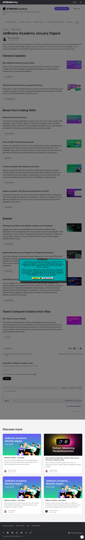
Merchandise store (76, 533)
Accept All (36, 278)
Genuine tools (36, 525)
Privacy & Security (8, 525)
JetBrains (17, 536)
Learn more (46, 267)
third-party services (30, 273)
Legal (28, 525)
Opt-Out (54, 275)
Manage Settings (47, 278)
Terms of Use (51, 272)
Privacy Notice (39, 272)
